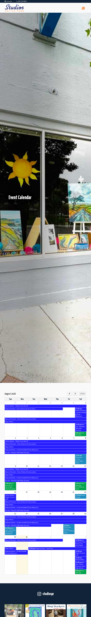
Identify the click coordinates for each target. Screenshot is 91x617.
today (82, 393)
